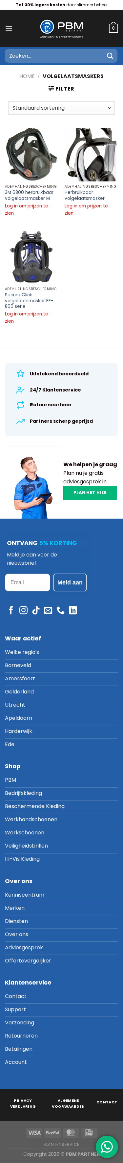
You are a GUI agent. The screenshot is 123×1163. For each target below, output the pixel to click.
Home (27, 76)
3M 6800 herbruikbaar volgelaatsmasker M (29, 195)
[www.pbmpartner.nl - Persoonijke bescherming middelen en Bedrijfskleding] (62, 28)
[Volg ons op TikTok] (36, 610)
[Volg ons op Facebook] (11, 610)
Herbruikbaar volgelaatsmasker (85, 195)
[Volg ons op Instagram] (23, 610)
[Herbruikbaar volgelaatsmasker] (91, 154)
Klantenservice (61, 1144)
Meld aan (70, 582)
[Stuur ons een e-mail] (48, 610)
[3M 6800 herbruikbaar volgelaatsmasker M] (31, 154)
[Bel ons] (60, 610)
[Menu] (9, 28)
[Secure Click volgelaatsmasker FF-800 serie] (31, 257)
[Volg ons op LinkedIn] (73, 610)
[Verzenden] (110, 55)
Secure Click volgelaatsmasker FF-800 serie (29, 301)
